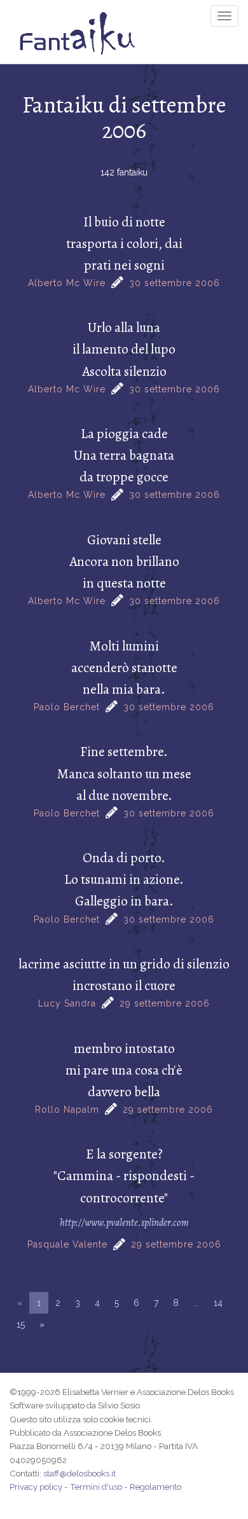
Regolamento (155, 1486)
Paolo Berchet (67, 707)
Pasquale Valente (67, 1244)
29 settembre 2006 (165, 1003)
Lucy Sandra (67, 1003)
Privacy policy (36, 1486)
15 (21, 1324)
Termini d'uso (96, 1486)
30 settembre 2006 (174, 283)
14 (218, 1303)
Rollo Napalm (67, 1109)
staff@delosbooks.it (79, 1473)
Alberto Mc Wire (67, 283)
